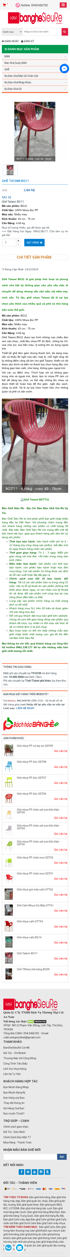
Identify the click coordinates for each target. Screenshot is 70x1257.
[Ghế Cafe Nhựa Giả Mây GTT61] (9, 909)
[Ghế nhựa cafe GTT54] (9, 925)
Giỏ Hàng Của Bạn (13, 1108)
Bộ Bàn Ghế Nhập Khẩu (17, 82)
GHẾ (6, 69)
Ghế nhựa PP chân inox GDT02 (35, 857)
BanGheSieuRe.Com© (16, 1047)
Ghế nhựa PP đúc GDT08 (31, 761)
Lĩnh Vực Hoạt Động (14, 1068)
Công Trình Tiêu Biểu (15, 1063)
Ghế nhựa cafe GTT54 (30, 921)
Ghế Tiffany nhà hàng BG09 (33, 969)
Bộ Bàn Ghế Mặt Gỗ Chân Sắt (21, 75)
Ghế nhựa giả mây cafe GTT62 (35, 889)
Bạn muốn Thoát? (13, 1113)
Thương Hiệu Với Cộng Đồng (19, 1058)
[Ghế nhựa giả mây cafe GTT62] (9, 893)
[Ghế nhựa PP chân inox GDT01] (9, 877)
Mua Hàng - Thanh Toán (17, 1142)
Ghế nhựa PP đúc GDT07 (31, 777)
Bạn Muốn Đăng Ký (14, 1092)
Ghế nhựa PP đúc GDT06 (31, 793)
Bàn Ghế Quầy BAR (15, 62)
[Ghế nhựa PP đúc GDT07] (9, 782)
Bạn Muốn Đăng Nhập (16, 1087)
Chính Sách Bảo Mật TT (17, 1137)
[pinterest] (28, 1172)
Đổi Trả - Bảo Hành (14, 1131)
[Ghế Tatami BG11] (35, 131)
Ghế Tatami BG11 (27, 953)
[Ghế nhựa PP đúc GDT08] (9, 766)
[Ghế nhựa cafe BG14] (9, 941)
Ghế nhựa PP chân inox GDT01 (35, 873)
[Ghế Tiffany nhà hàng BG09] (9, 973)
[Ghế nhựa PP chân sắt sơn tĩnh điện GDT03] (9, 846)
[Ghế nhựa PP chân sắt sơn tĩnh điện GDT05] (9, 814)
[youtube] (34, 1172)
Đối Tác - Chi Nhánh (14, 1053)
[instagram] (41, 1172)
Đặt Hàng (33, 242)
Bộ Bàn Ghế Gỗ (13, 88)
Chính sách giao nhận (15, 1126)
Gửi (62, 1156)
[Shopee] (47, 1172)
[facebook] (21, 1172)
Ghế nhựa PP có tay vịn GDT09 (35, 745)
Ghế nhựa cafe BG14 (29, 937)
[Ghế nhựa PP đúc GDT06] (9, 798)
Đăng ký (28, 41)
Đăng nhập (11, 41)
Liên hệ (29, 190)
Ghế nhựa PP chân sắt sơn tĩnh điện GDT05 (38, 811)
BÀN (7, 56)
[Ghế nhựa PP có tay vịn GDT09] (9, 750)
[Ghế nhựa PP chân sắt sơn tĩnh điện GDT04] (9, 830)
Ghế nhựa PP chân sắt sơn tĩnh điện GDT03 (38, 843)
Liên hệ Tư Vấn (12, 1073)
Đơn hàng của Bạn (14, 1097)
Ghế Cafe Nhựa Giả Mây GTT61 (35, 905)
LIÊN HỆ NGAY (25, 708)
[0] (5, 5)
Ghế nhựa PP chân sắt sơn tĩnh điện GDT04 (38, 827)
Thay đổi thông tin (13, 1102)
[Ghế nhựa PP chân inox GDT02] (9, 862)
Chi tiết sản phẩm (34, 257)
